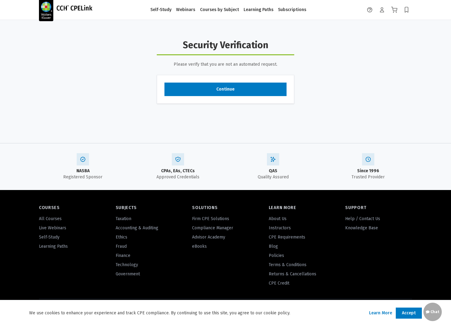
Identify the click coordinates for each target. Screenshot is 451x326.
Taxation (123, 218)
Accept (409, 313)
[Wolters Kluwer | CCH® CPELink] (65, 10)
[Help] (369, 9)
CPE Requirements (287, 237)
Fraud (121, 246)
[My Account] (381, 9)
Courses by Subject (219, 9)
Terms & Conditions (287, 264)
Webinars (185, 9)
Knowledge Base (361, 228)
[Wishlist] (406, 9)
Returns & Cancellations (292, 274)
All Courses (50, 218)
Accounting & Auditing (137, 228)
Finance (123, 255)
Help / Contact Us (362, 218)
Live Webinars (52, 228)
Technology (127, 264)
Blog (273, 246)
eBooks (199, 246)
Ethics (121, 237)
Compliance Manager (212, 228)
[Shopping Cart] (394, 9)
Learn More (380, 313)
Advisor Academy (208, 237)
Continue (225, 89)
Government (128, 274)
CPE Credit (279, 283)
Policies (276, 255)
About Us (278, 218)
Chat (434, 312)
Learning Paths (258, 9)
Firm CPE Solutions (210, 218)
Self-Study (161, 9)
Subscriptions (292, 9)
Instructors (280, 228)
